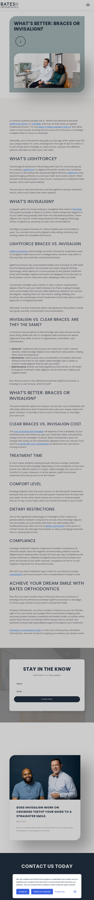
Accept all (23, 891)
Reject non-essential (42, 891)
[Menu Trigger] (88, 5)
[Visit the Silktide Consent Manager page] (75, 891)
